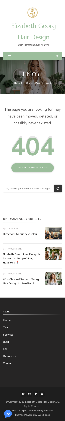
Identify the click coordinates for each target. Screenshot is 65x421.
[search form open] (57, 56)
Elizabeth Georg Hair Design (40, 402)
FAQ (5, 349)
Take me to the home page (33, 167)
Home (7, 320)
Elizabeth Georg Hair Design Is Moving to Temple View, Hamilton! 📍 (21, 258)
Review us (9, 356)
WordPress (44, 415)
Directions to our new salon (20, 234)
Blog (6, 342)
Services (8, 334)
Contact (8, 363)
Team (6, 327)
